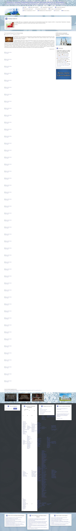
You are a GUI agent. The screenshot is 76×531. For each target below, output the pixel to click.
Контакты (57, 10)
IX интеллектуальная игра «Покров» (54, 429)
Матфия (61, 54)
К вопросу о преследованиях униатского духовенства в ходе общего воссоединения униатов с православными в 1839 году (44, 482)
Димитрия (61, 57)
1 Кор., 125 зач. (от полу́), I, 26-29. (62, 65)
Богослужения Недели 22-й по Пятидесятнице (53, 477)
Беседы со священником (55, 8)
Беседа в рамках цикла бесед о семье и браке (34, 475)
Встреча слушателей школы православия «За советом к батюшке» (39, 502)
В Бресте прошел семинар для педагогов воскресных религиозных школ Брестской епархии (59, 518)
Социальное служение (47, 7)
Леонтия (68, 57)
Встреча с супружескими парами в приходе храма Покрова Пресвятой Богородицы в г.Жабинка (54, 472)
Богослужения (10, 34)
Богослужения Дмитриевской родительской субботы (49, 416)
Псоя (62, 55)
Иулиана (58, 56)
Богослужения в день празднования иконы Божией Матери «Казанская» (25, 431)
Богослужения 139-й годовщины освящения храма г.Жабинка (39, 444)
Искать (15, 408)
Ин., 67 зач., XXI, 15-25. (61, 63)
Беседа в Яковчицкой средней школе (25, 472)
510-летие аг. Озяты (59, 418)
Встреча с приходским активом (24, 500)
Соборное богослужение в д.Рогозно (44, 427)
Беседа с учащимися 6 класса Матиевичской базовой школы (29, 438)
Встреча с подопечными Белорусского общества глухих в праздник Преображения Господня (59, 520)
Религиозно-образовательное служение (45, 411)
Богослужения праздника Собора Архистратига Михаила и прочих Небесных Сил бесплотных (39, 477)
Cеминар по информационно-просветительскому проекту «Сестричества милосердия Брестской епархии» (59, 524)
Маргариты (65, 62)
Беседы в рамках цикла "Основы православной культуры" (34, 472)
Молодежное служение (43, 410)
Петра (66, 57)
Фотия (64, 57)
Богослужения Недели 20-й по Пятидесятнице (53, 426)
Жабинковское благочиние (45, 10)
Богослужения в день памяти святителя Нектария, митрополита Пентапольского (44, 494)
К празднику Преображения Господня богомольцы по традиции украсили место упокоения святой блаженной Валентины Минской (37, 525)
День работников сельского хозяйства (49, 438)
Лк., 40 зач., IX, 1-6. (66, 64)
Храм (25, 7)
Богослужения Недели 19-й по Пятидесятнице (53, 416)
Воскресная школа (60, 7)
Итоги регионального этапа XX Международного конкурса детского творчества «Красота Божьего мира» (44, 416)
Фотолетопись (66, 10)
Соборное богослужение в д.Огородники (62, 411)
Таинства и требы (34, 7)
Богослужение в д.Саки (49, 504)
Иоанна (64, 56)
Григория (58, 59)
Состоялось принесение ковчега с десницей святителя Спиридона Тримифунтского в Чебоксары (13, 518)
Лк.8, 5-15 (30, 41)
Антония (64, 60)
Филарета (65, 61)
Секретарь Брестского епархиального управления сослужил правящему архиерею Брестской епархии (25, 425)
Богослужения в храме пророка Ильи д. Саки (39, 439)
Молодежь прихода (28, 8)
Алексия (58, 57)
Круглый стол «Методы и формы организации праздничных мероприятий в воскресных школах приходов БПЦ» (44, 465)
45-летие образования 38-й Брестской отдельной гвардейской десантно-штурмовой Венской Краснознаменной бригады (34, 427)
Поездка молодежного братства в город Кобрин (39, 424)
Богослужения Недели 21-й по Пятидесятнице (53, 442)
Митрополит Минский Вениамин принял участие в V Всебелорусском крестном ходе (13, 520)
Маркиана (61, 56)
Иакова (67, 56)
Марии (59, 58)
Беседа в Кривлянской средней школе (25, 475)
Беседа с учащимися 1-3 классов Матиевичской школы (25, 442)
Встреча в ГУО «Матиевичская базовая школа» (39, 506)
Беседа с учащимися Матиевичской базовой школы (29, 428)
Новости (41, 408)
